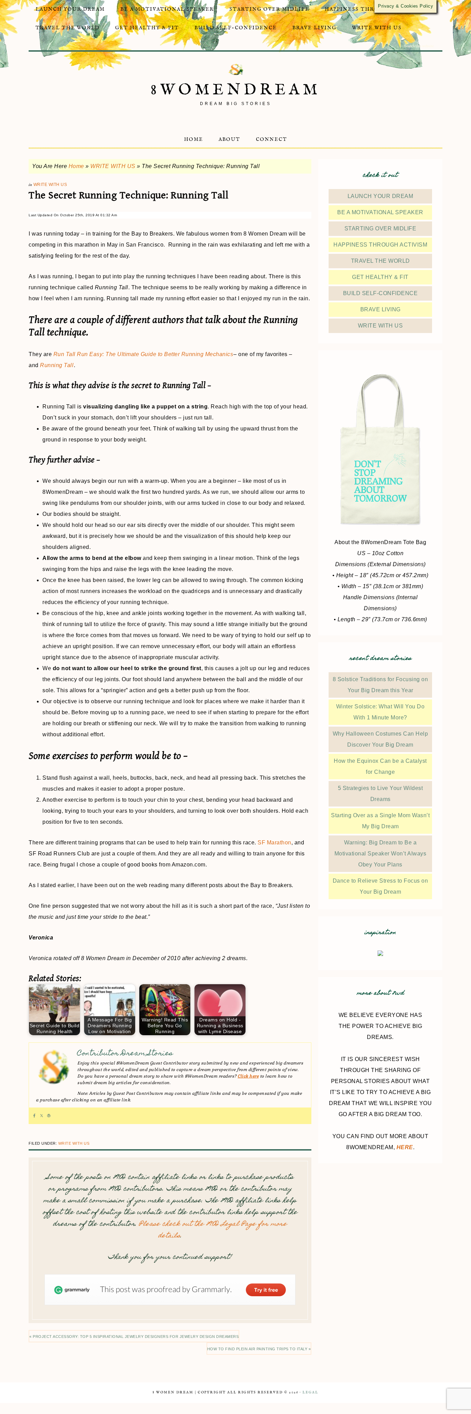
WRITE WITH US (113, 166)
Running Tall (56, 365)
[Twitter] (41, 1116)
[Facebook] (34, 1116)
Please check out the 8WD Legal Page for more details (213, 1230)
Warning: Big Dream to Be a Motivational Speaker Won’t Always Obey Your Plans (380, 853)
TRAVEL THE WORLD (380, 261)
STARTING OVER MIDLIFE (380, 228)
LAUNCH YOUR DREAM (380, 196)
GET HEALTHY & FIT (380, 277)
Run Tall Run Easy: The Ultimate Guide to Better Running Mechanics (143, 354)
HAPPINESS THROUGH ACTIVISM (380, 245)
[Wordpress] (49, 1116)
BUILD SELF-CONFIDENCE (380, 293)
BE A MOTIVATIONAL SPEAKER (380, 212)
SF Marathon (274, 842)
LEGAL (310, 1392)
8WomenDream (236, 90)
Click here (248, 1076)
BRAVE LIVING (380, 309)
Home (76, 166)
